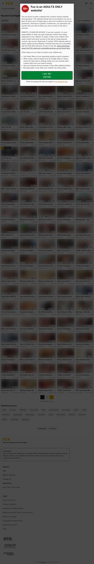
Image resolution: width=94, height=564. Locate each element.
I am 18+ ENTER (47, 75)
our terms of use (61, 81)
